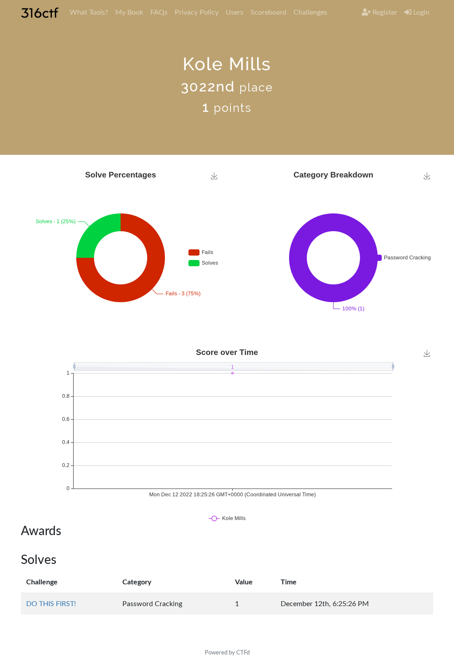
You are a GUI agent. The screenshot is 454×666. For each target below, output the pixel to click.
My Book (129, 12)
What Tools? (89, 12)
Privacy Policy (197, 12)
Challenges (310, 12)
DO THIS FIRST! (51, 603)
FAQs (159, 12)
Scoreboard (268, 12)
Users (234, 12)
